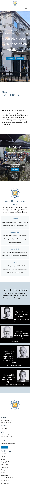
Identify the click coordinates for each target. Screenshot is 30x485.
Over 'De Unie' (4, 464)
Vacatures (3, 472)
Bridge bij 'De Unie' (6, 462)
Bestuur (3, 459)
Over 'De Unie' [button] (10, 58)
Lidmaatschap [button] (20, 58)
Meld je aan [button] (15, 169)
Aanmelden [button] (4, 447)
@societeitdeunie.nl (6, 436)
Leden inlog (4, 454)
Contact (3, 456)
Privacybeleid (4, 467)
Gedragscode (4, 470)
